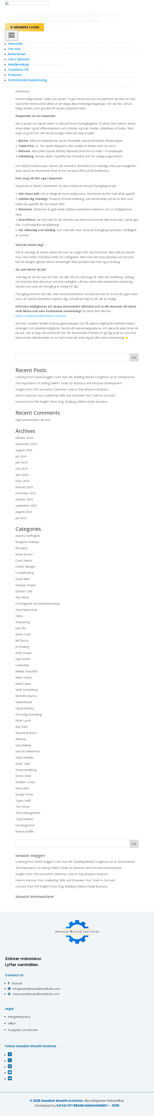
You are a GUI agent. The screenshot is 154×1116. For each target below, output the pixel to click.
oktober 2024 (24, 438)
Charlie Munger (25, 566)
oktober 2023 (24, 499)
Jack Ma (20, 628)
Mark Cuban (23, 684)
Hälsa (19, 616)
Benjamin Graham (27, 542)
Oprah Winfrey (24, 708)
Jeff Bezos (22, 640)
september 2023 (26, 505)
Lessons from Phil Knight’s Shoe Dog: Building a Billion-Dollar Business (61, 401)
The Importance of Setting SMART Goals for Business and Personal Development (68, 383)
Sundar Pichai (24, 794)
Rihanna (20, 739)
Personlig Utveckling (28, 714)
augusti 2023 (23, 512)
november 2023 (25, 493)
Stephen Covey (25, 782)
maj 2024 (21, 468)
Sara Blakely (23, 745)
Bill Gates (21, 548)
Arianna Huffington (27, 536)
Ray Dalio (21, 727)
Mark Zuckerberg (26, 690)
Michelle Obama (25, 696)
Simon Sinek (23, 776)
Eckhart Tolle (23, 591)
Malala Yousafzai (26, 671)
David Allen (22, 579)
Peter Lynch (23, 720)
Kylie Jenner (22, 659)
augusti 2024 (23, 450)
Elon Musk (22, 597)
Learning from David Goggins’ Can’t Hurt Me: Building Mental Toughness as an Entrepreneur (75, 377)
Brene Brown (24, 554)
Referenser (17, 54)
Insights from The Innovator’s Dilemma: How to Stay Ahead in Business (61, 389)
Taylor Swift (23, 801)
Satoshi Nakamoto (27, 751)
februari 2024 (24, 487)
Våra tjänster (19, 59)
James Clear (23, 634)
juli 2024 (20, 456)
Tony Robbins (24, 819)
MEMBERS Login (24, 27)
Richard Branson (26, 733)
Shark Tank (22, 764)
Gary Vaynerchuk (26, 610)
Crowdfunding (24, 573)
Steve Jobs (22, 788)
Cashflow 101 (18, 70)
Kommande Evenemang (27, 80)
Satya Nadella (24, 757)
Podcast (15, 75)
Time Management (27, 813)
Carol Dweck (23, 560)
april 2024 (21, 475)
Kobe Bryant (23, 653)
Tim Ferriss (22, 807)
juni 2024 (21, 462)
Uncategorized (24, 825)
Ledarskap (22, 665)
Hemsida (15, 44)
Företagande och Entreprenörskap (37, 603)
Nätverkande (23, 702)
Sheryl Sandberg (25, 770)
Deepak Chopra (25, 585)
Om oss (14, 49)
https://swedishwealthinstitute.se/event (40, 316)
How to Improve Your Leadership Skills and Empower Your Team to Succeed (65, 395)
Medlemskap (18, 64)
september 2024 (26, 444)
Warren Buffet (24, 831)
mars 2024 (22, 481)
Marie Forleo (23, 677)
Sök (134, 357)
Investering (22, 622)
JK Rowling (22, 647)
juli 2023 (20, 518)
